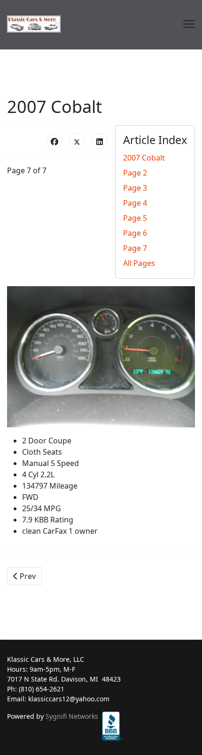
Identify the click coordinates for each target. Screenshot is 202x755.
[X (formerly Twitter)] (77, 141)
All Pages (139, 263)
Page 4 (135, 203)
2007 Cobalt (144, 158)
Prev (27, 576)
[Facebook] (54, 141)
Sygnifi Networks (72, 716)
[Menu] (189, 24)
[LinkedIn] (100, 141)
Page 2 (135, 173)
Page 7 (135, 248)
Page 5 (135, 218)
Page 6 (135, 233)
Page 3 (135, 188)
